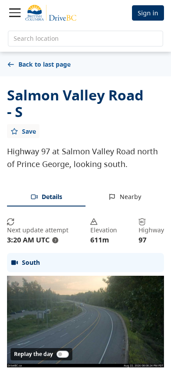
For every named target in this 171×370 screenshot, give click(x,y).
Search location (36, 38)
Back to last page (44, 64)
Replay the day (33, 354)
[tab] (46, 197)
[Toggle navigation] (14, 12)
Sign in (148, 13)
